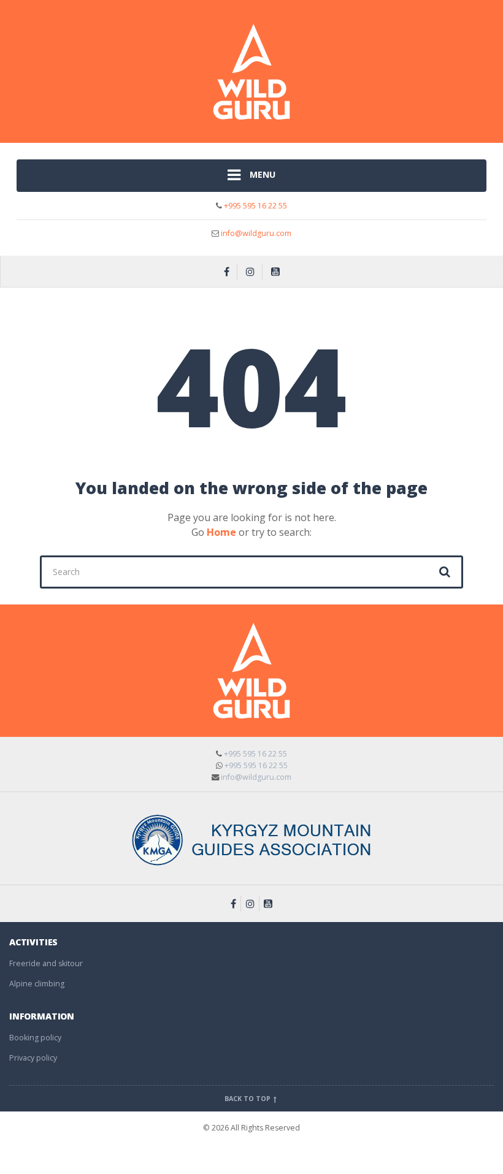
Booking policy (35, 1037)
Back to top (248, 1098)
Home (221, 532)
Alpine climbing (36, 983)
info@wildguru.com (256, 233)
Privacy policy (33, 1058)
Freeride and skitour (46, 963)
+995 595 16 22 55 (254, 205)
